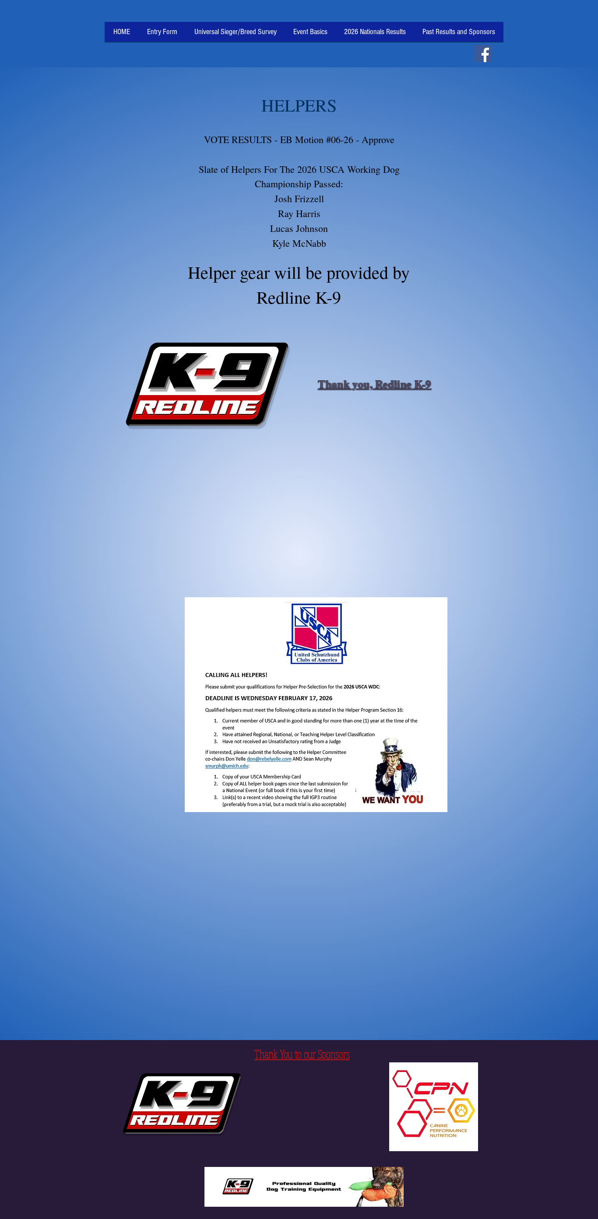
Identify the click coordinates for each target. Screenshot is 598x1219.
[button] (310, 35)
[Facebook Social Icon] (483, 53)
